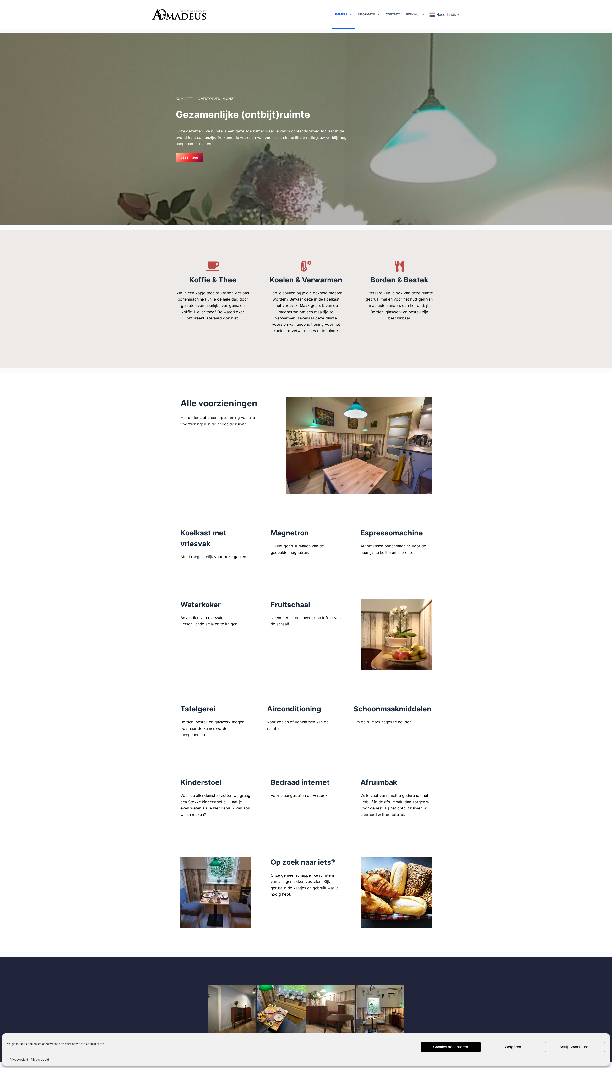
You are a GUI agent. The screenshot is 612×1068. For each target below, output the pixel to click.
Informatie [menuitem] (366, 14)
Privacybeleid (19, 1059)
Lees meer (189, 157)
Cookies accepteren (450, 1047)
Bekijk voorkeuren (574, 1047)
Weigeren (513, 1047)
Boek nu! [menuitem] (413, 14)
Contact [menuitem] (393, 14)
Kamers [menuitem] (341, 14)
